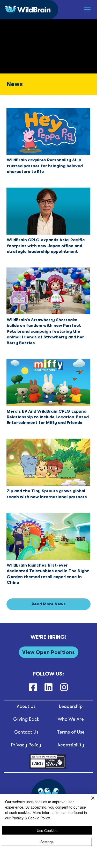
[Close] (90, 801)
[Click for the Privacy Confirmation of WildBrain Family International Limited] (48, 767)
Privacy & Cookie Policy (31, 817)
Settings (47, 841)
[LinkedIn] (48, 687)
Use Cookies (47, 830)
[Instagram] (64, 687)
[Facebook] (33, 687)
